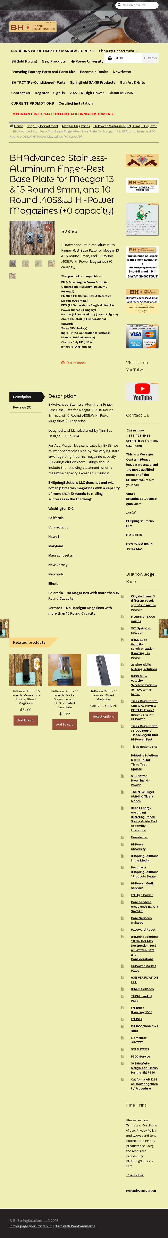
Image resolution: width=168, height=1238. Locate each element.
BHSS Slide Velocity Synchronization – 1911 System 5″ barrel (144, 685)
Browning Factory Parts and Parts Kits (43, 72)
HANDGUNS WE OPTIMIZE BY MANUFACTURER (50, 51)
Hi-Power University (86, 61)
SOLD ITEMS (140, 1049)
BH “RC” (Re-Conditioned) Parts (38, 82)
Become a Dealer (94, 72)
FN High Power (142, 895)
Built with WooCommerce (75, 1226)
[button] (48, 227)
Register (42, 93)
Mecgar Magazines (76, 126)
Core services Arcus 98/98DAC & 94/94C (144, 906)
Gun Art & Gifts (132, 82)
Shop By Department (42, 126)
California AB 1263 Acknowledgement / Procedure (144, 1084)
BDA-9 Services (142, 989)
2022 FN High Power (87, 93)
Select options (103, 716)
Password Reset (143, 929)
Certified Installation (76, 103)
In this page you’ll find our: (30, 1226)
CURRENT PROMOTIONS (32, 103)
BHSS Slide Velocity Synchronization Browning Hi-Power (142, 649)
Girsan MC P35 (121, 93)
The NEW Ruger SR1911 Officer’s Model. (142, 796)
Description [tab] (22, 397)
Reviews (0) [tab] (22, 407)
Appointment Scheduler (128, 61)
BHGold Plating (24, 61)
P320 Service (140, 1056)
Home (18, 126)
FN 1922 (136, 1019)
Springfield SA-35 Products (92, 82)
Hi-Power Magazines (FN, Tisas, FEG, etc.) (125, 126)
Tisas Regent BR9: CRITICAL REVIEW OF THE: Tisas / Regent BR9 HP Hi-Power (144, 710)
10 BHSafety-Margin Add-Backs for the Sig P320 (144, 1068)
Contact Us (20, 93)
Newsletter (122, 72)
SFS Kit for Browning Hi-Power (140, 780)
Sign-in (59, 93)
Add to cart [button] (25, 720)
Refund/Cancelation (141, 1190)
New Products (54, 61)
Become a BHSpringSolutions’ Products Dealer (145, 872)
